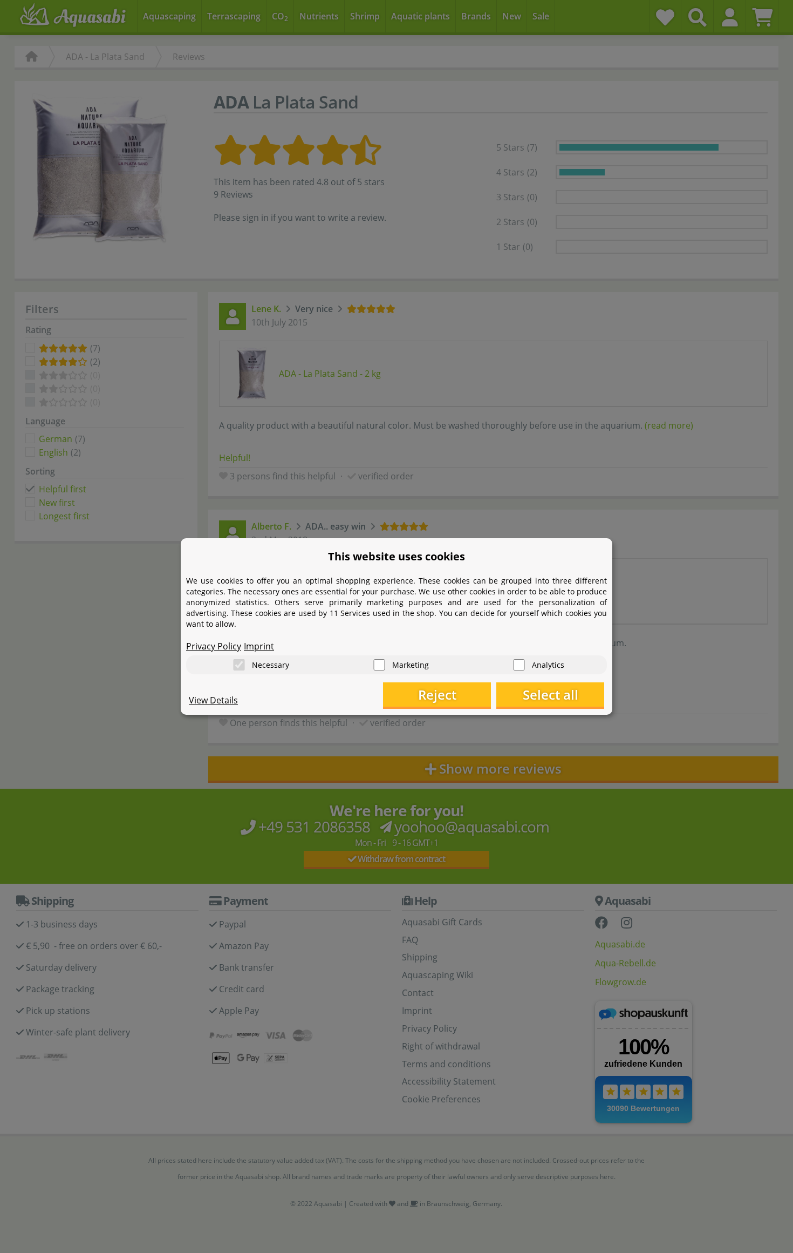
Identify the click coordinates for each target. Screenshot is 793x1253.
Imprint (259, 646)
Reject (437, 694)
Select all (550, 694)
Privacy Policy (213, 646)
